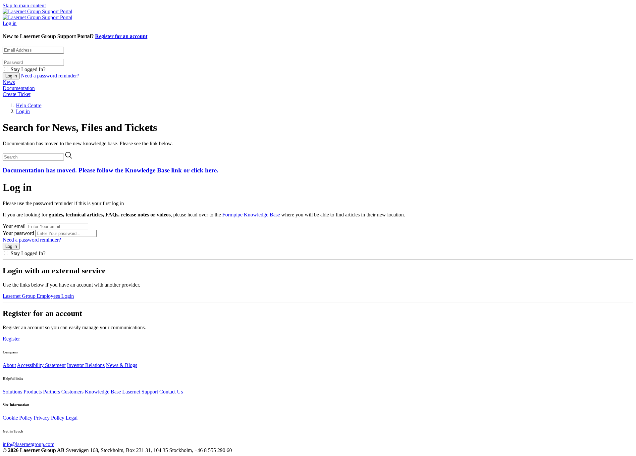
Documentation (19, 88)
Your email (14, 226)
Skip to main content (24, 5)
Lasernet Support (140, 391)
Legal (72, 418)
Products (33, 391)
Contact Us (171, 391)
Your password (18, 233)
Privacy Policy (49, 418)
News (9, 82)
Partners (51, 391)
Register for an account (121, 36)
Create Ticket (16, 94)
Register (11, 339)
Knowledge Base (103, 391)
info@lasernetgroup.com (28, 444)
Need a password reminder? (50, 75)
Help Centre (28, 105)
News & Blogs (121, 365)
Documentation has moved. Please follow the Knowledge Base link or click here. (110, 170)
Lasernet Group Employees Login (38, 296)
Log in (10, 23)
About (9, 365)
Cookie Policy (17, 418)
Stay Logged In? (28, 69)
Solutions (12, 391)
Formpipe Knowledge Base (251, 214)
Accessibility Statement (41, 365)
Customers (72, 391)
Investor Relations (86, 365)
